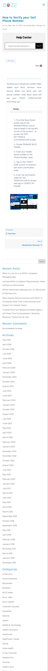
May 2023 (6, 428)
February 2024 (8, 400)
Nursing (5, 662)
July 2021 (6, 488)
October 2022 (8, 460)
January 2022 (8, 483)
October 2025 (8, 349)
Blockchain (7, 583)
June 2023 (7, 423)
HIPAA (5, 643)
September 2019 (9, 516)
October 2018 (8, 521)
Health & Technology (11, 625)
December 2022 (9, 451)
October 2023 (8, 409)
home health (8, 648)
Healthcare (7, 634)
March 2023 (7, 437)
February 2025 (8, 367)
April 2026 (6, 344)
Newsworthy (7, 657)
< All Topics (10, 61)
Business (6, 587)
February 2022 (8, 479)
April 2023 (6, 432)
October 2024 (8, 381)
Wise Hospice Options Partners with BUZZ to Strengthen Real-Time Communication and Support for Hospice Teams (22, 301)
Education (7, 611)
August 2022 (8, 465)
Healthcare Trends (10, 639)
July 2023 (6, 418)
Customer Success (10, 606)
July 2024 (6, 390)
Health (5, 620)
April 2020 (7, 507)
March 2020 (7, 511)
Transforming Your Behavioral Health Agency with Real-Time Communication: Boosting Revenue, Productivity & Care (22, 313)
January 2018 (8, 544)
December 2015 (9, 562)
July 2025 (6, 353)
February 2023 (8, 442)
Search (41, 261)
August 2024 (8, 386)
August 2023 (8, 414)
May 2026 (6, 339)
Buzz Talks (7, 597)
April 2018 (6, 534)
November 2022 (9, 455)
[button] (39, 66)
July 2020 (6, 497)
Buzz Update (8, 601)
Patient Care (8, 666)
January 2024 (8, 404)
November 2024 (9, 377)
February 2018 (8, 539)
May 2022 (6, 474)
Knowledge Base (29, 25)
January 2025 (8, 372)
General (5, 615)
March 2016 (7, 553)
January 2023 (8, 446)
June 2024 (7, 395)
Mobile (16, 109)
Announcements (9, 578)
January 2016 (8, 558)
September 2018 (9, 525)
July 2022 (6, 469)
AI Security (7, 574)
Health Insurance (10, 629)
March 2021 (7, 493)
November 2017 (9, 548)
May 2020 (6, 502)
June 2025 (7, 358)
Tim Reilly (8, 25)
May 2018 (6, 530)
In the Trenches (9, 653)
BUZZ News (7, 592)
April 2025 (6, 363)
